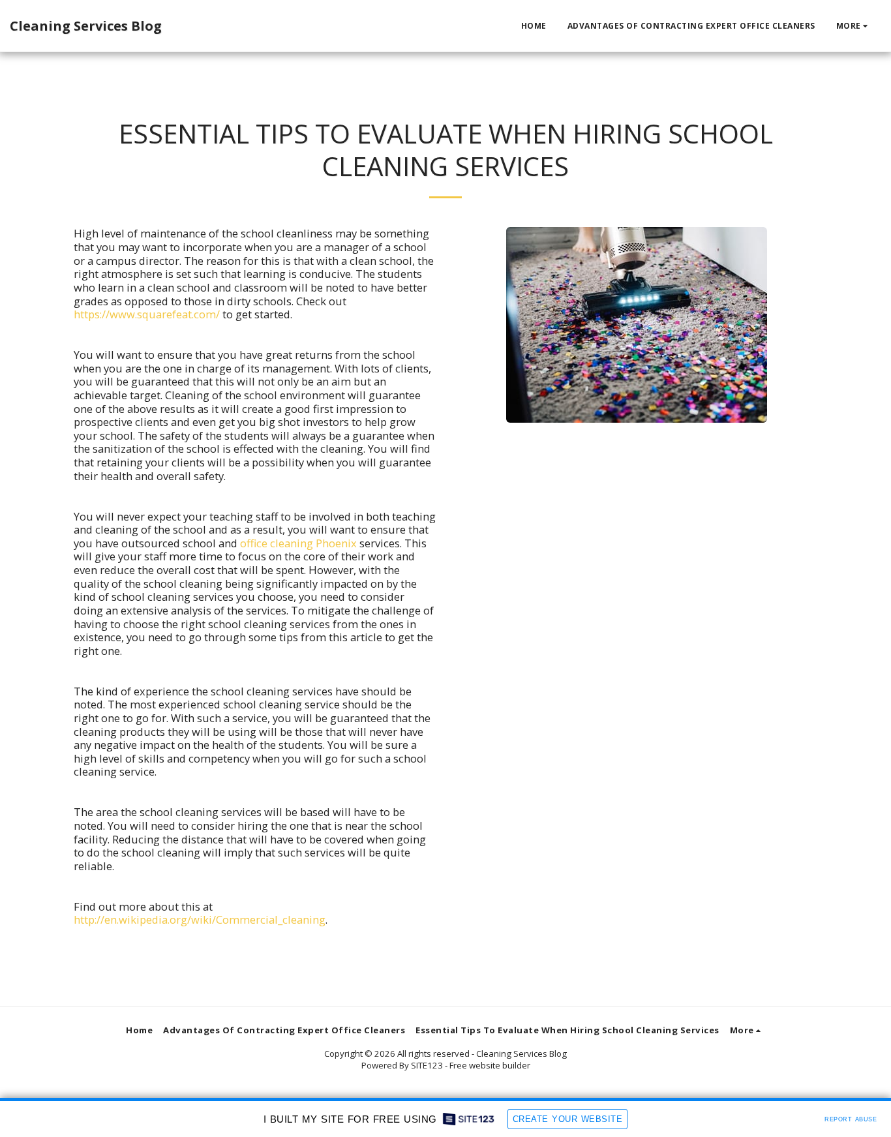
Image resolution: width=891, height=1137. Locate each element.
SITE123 (427, 1065)
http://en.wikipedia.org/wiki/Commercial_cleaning (199, 919)
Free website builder (489, 1065)
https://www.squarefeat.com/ (147, 314)
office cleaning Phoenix (298, 543)
